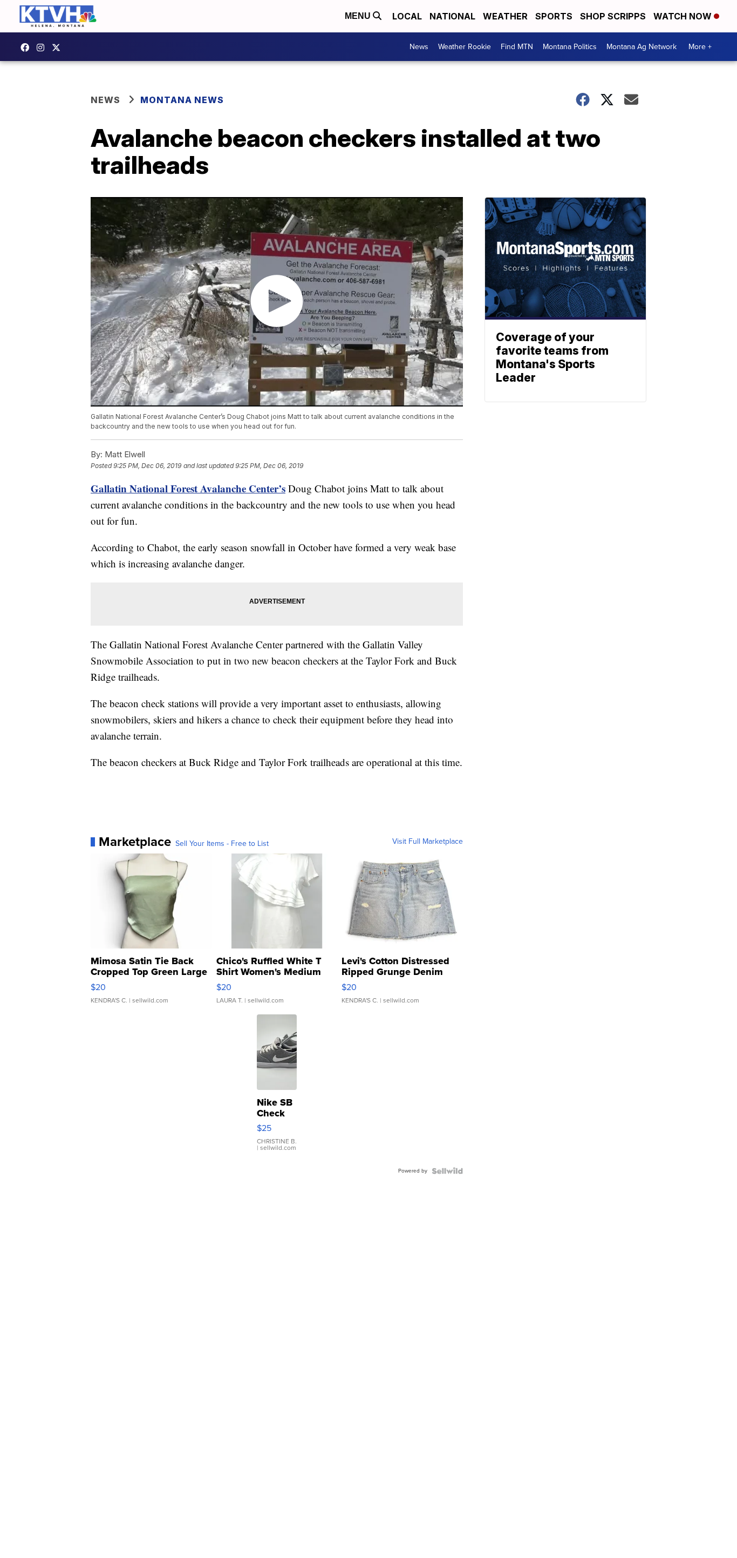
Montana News (182, 99)
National (452, 16)
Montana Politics (570, 46)
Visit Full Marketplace (427, 841)
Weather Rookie (464, 46)
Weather (505, 16)
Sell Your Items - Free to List (222, 844)
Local (407, 16)
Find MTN (517, 46)
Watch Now (683, 16)
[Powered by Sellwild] (447, 1171)
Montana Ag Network (641, 46)
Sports (553, 16)
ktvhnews (43, 47)
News (419, 46)
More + (700, 46)
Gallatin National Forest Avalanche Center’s (188, 488)
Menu (359, 16)
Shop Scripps (613, 16)
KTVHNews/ (28, 47)
